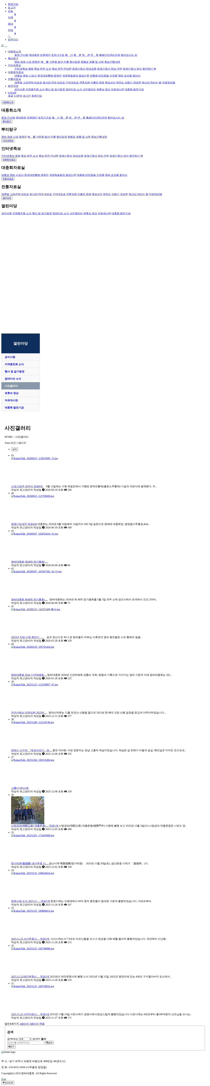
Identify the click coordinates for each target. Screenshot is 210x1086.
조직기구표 (57, 55)
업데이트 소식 (74, 89)
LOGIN (12, 92)
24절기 (129, 82)
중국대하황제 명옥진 (49, 75)
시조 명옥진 (33, 61)
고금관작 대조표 (32, 82)
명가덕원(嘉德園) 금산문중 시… (30, 863)
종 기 (69, 55)
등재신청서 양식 (132, 68)
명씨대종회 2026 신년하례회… (29, 675)
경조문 (137, 82)
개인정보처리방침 (11, 1055)
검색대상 (12, 1038)
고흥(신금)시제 (20, 788)
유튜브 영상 (103, 89)
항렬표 (85, 61)
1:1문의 (18, 95)
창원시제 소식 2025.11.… (30, 901)
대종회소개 (14, 51)
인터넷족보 (14, 65)
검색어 (39, 1038)
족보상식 (110, 82)
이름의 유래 (97, 82)
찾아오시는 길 (129, 55)
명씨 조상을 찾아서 (129, 75)
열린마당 (13, 86)
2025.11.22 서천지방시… (30, 1014)
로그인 (12, 7)
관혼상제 (84, 82)
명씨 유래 (20, 61)
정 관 (86, 55)
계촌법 (18, 82)
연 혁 (94, 55)
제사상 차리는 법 (151, 82)
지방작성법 (168, 82)
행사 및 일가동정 (55, 89)
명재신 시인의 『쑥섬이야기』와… (31, 750)
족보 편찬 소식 (42, 68)
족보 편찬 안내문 (62, 68)
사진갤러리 (89, 89)
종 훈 (77, 55)
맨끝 (42, 1023)
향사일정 (75, 61)
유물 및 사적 (96, 61)
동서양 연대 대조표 (54, 82)
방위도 (120, 82)
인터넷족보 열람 (23, 68)
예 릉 (45, 61)
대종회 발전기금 (134, 89)
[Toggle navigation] (6, 46)
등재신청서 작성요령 (84, 68)
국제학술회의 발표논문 (75, 75)
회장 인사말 (21, 55)
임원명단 (45, 55)
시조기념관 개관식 (27, 486)
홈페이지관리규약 (109, 55)
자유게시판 (117, 89)
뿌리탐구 (13, 58)
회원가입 (13, 4)
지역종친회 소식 (35, 89)
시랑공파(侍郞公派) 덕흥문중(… (34, 825)
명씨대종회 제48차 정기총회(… (29, 561)
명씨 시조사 (30, 75)
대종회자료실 (16, 72)
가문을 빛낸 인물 (59, 61)
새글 (10, 95)
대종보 (18, 75)
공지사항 (19, 89)
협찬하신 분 (149, 68)
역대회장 (34, 55)
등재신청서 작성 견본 (109, 68)
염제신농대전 (24, 524)
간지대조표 (72, 82)
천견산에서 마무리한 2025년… (29, 712)
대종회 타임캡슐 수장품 (103, 75)
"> (12, 24)
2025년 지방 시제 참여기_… (27, 637)
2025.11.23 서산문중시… (30, 938)
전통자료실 (14, 79)
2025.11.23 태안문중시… (30, 976)
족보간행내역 (112, 61)
